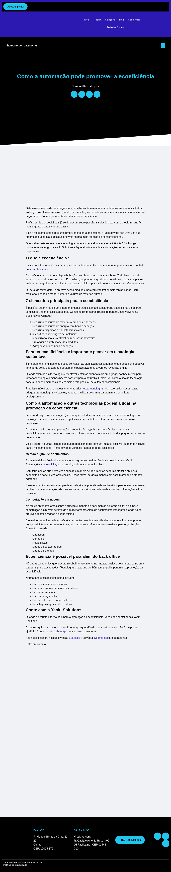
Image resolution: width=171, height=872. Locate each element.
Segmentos (134, 19)
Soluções (110, 19)
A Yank (97, 19)
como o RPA (48, 464)
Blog (121, 19)
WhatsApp (61, 631)
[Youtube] (165, 836)
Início (86, 19)
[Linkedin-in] (165, 843)
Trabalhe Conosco (116, 27)
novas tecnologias (92, 388)
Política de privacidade (15, 865)
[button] (163, 45)
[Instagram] (157, 836)
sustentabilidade (39, 269)
